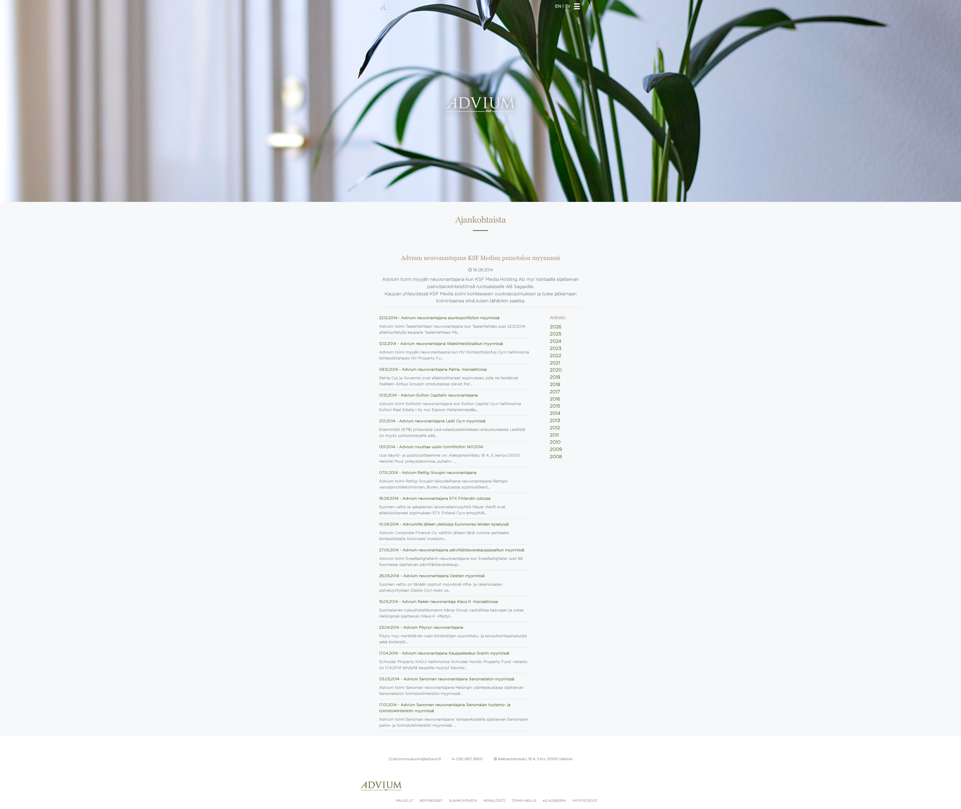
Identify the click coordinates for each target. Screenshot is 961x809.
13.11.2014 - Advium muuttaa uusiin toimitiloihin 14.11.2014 (431, 447)
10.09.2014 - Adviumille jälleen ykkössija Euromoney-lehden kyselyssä (444, 524)
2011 (554, 435)
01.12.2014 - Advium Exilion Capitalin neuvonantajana (428, 395)
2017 (555, 391)
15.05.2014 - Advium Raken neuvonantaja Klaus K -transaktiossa (438, 602)
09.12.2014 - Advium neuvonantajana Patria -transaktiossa (433, 369)
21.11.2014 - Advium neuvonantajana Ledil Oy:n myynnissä (432, 421)
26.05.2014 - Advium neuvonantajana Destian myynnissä (432, 576)
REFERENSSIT (431, 800)
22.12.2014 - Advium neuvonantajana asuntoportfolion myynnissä (439, 318)
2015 (555, 406)
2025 (555, 333)
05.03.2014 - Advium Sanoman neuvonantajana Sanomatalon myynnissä (446, 679)
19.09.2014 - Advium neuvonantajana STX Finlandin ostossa (435, 498)
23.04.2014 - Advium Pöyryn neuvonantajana (421, 627)
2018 (555, 384)
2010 (555, 442)
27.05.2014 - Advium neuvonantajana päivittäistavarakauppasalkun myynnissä (451, 550)
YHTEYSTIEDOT (585, 800)
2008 (556, 456)
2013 (555, 420)
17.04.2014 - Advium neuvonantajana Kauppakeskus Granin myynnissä (444, 653)
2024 (555, 341)
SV (568, 6)
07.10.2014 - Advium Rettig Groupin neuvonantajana (427, 473)
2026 (556, 326)
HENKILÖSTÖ (494, 800)
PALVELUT (404, 800)
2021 (555, 362)
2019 (555, 377)
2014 (555, 413)
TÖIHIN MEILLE (524, 800)
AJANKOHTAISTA (463, 800)
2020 (556, 369)
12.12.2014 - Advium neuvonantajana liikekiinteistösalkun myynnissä (441, 344)
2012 (555, 427)
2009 (556, 449)
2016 (555, 398)
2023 (555, 348)
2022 (555, 355)
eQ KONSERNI (554, 800)
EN (559, 6)
